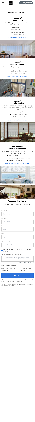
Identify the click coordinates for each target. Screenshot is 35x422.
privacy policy (23, 281)
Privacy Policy (30, 284)
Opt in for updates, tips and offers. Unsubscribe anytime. (17, 250)
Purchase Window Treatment (8, 269)
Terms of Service (8, 285)
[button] (3, 3)
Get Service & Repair (26, 269)
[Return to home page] (11, 3)
